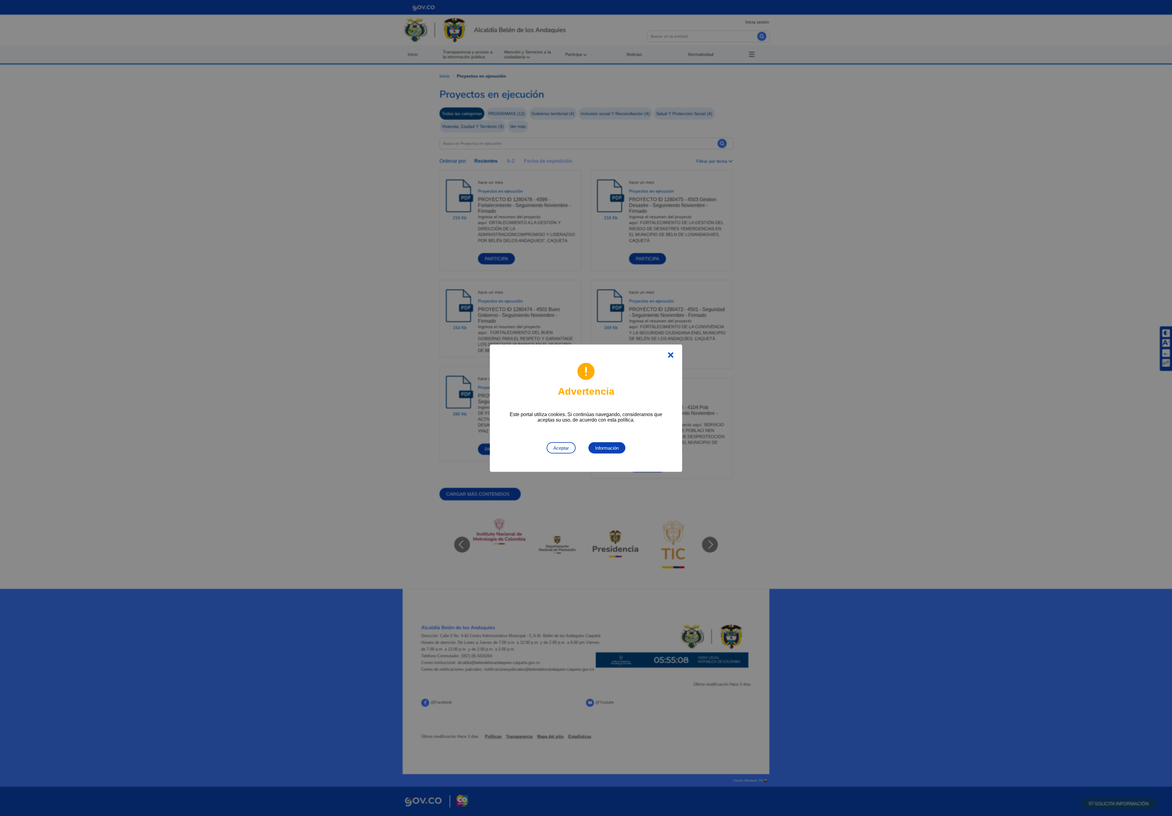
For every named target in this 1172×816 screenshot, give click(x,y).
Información (607, 447)
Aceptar (561, 447)
